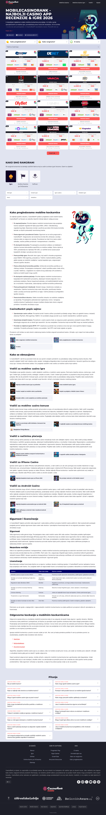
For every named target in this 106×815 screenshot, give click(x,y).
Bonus (32, 750)
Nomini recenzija (21, 146)
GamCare (17, 639)
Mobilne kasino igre (79, 2)
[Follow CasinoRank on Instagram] (82, 782)
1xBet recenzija (53, 71)
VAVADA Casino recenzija (53, 96)
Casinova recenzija (53, 121)
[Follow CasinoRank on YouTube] (90, 782)
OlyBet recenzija (21, 121)
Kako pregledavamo (76, 759)
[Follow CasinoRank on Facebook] (78, 782)
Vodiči (91, 2)
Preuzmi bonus (21, 68)
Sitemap (32, 762)
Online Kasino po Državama (32, 759)
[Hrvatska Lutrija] (26, 798)
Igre (32, 753)
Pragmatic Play (55, 750)
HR (7, 782)
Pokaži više (52, 153)
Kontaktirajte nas (76, 753)
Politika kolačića (53, 812)
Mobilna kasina (64, 2)
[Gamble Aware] (79, 798)
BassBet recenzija (21, 71)
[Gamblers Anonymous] (59, 798)
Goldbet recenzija (85, 96)
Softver (32, 756)
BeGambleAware (19, 643)
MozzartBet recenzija (85, 71)
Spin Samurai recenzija (52, 146)
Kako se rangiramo (76, 756)
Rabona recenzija (85, 121)
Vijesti (98, 2)
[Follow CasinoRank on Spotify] (94, 782)
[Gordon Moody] (47, 798)
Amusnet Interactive (55, 759)
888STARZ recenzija (21, 96)
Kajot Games (55, 753)
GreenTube (55, 756)
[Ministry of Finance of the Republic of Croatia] (9, 798)
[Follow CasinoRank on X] (86, 782)
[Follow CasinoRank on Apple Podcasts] (98, 782)
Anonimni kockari (19, 647)
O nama (76, 750)
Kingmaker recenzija (85, 146)
